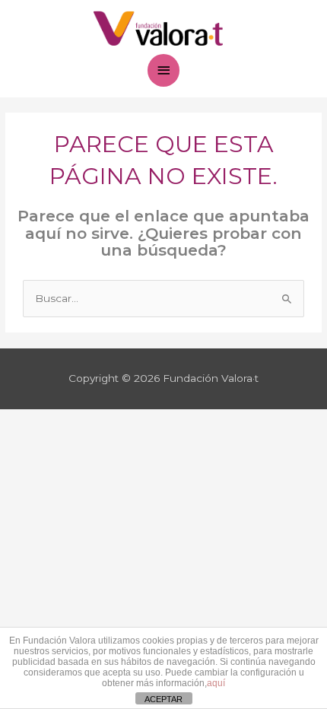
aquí (216, 683)
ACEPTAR (163, 699)
